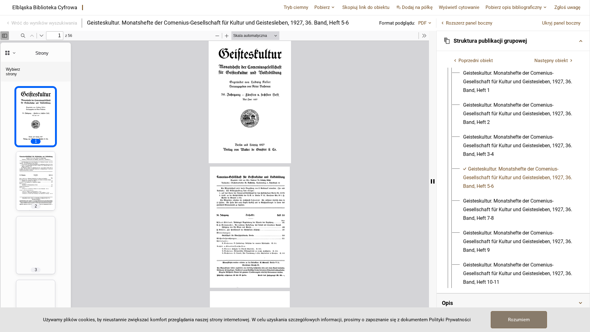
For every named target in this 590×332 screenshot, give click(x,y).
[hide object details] (432, 181)
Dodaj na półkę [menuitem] (417, 7)
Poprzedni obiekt (475, 60)
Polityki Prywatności (450, 319)
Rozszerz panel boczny (469, 23)
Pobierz (322, 7)
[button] (513, 41)
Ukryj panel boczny (561, 23)
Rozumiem (519, 319)
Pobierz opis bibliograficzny (514, 7)
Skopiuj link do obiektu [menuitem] (365, 7)
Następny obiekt (551, 60)
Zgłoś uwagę (567, 7)
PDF (422, 23)
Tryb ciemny (296, 7)
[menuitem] (518, 82)
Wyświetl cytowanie (459, 7)
